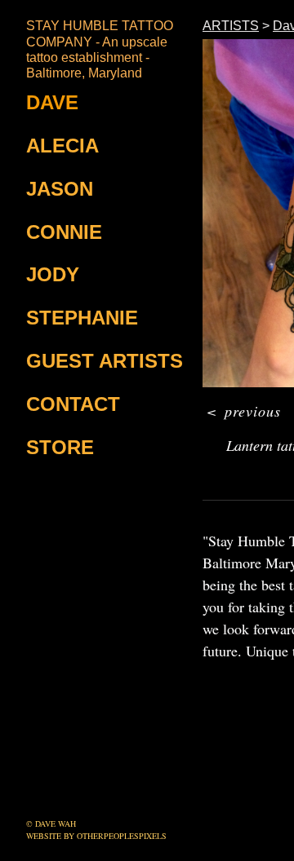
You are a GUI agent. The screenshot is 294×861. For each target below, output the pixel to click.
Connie (64, 232)
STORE (60, 447)
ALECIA (62, 146)
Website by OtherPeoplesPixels (96, 835)
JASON (59, 189)
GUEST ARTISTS (104, 361)
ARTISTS (231, 26)
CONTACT (73, 404)
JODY (52, 274)
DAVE (52, 102)
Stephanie (82, 318)
